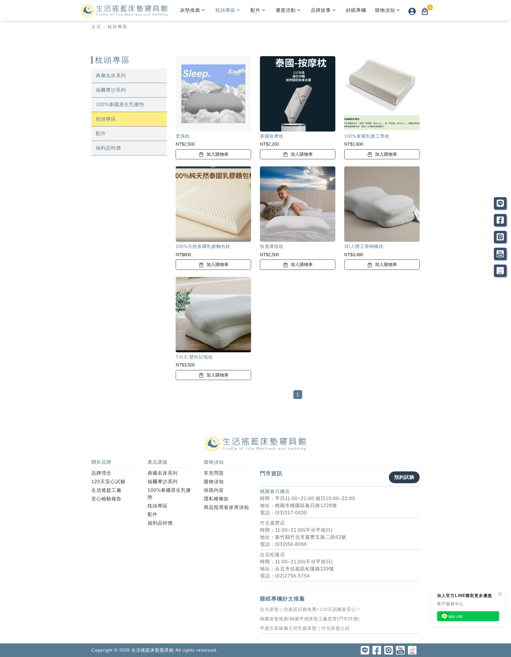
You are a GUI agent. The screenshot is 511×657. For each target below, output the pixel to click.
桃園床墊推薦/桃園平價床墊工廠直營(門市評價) (310, 618)
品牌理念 (101, 473)
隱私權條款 (216, 498)
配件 (255, 10)
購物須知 (385, 10)
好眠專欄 (356, 10)
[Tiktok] (500, 271)
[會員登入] (412, 11)
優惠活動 (286, 10)
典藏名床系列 (111, 75)
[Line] (500, 203)
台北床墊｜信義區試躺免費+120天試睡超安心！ (310, 609)
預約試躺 (404, 477)
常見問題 (214, 473)
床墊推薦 (190, 10)
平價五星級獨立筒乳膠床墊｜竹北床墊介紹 (305, 628)
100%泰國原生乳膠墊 (120, 104)
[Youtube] (500, 254)
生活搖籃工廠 (106, 490)
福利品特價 (108, 147)
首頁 (96, 26)
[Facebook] (500, 220)
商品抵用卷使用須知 (226, 507)
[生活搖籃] (124, 10)
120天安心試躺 (108, 481)
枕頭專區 (225, 10)
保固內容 (214, 490)
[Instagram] (500, 237)
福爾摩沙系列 (111, 90)
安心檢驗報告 (106, 498)
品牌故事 (321, 10)
